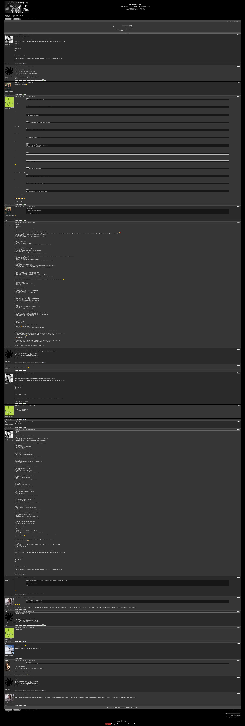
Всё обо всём (37, 709)
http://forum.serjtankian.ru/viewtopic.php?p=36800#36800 (25, 71)
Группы (138, 8)
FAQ (127, 8)
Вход (144, 9)
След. (16, 16)
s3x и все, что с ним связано (14, 15)
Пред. (10, 16)
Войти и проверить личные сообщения (136, 9)
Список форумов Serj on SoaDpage (28, 709)
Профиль (127, 9)
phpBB (120, 721)
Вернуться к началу (8, 63)
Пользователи (133, 8)
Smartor (125, 720)
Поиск (130, 8)
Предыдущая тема (230, 21)
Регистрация (142, 8)
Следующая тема (237, 21)
